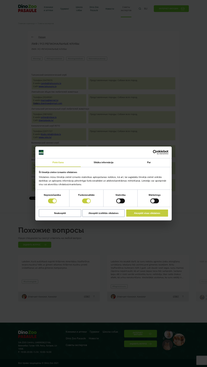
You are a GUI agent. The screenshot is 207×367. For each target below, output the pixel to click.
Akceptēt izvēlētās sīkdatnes (103, 213)
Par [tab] (149, 162)
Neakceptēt (60, 213)
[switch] (86, 201)
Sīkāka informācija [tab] (103, 162)
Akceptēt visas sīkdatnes (147, 213)
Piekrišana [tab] (58, 162)
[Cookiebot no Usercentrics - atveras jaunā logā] (155, 152)
